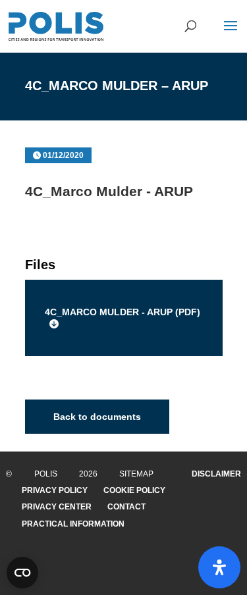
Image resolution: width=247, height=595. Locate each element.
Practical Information (73, 524)
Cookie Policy (134, 490)
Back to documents (97, 416)
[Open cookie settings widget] (22, 572)
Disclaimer (216, 474)
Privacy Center (57, 506)
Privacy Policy (55, 490)
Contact (126, 506)
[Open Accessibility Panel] (219, 567)
